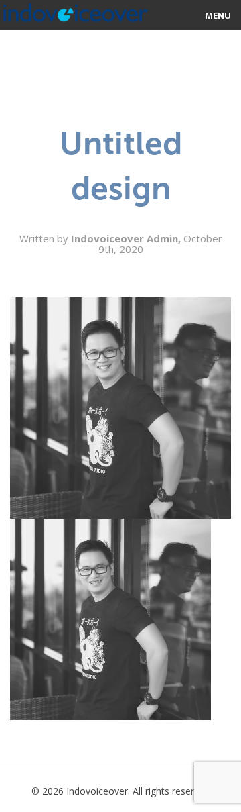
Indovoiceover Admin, (127, 238)
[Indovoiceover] (74, 10)
